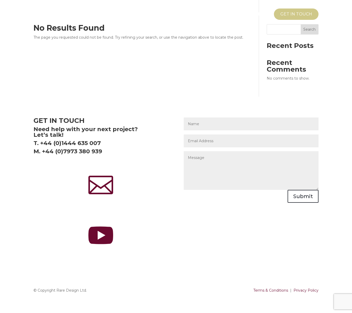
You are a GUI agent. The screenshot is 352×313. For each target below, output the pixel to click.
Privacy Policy (306, 290)
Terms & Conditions (270, 290)
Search (309, 29)
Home (189, 14)
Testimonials (251, 14)
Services (212, 14)
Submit (303, 196)
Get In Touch (296, 14)
